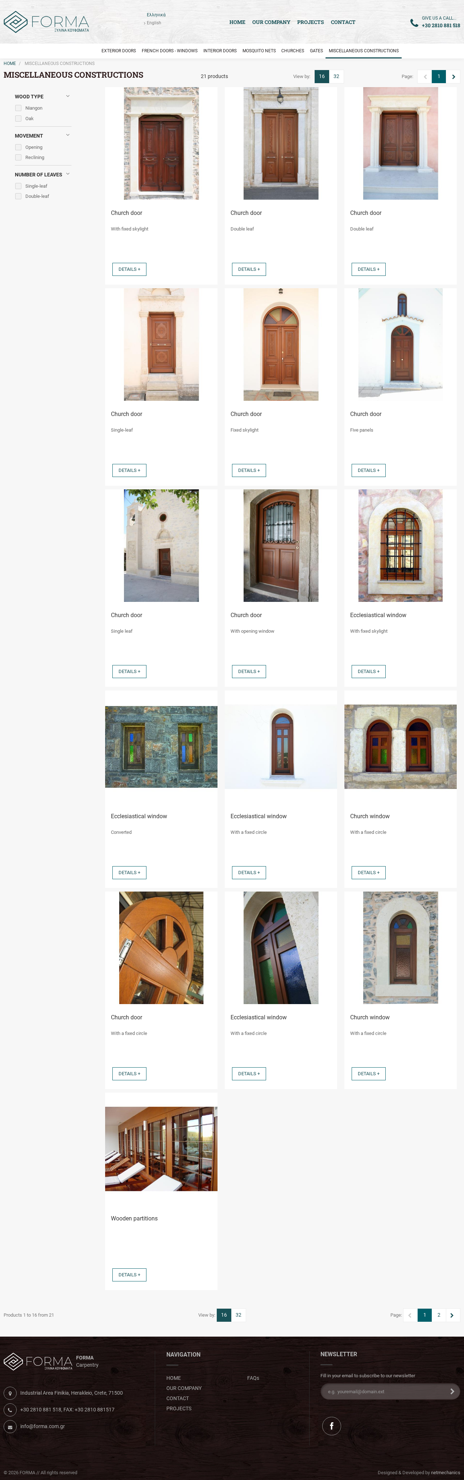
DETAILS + (129, 269)
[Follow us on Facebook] (331, 1426)
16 (322, 76)
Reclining (34, 157)
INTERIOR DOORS (220, 50)
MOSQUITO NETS (259, 50)
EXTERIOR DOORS (119, 50)
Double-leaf (37, 196)
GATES (316, 50)
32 (336, 76)
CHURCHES (292, 50)
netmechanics (445, 1472)
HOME (10, 63)
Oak (29, 118)
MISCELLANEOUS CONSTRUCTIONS (364, 50)
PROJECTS (310, 22)
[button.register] (450, 1391)
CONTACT (343, 22)
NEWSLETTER (338, 1354)
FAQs (253, 1378)
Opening (33, 147)
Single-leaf (36, 186)
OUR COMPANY (271, 22)
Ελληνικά (156, 14)
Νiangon (33, 108)
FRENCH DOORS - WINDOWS (170, 50)
